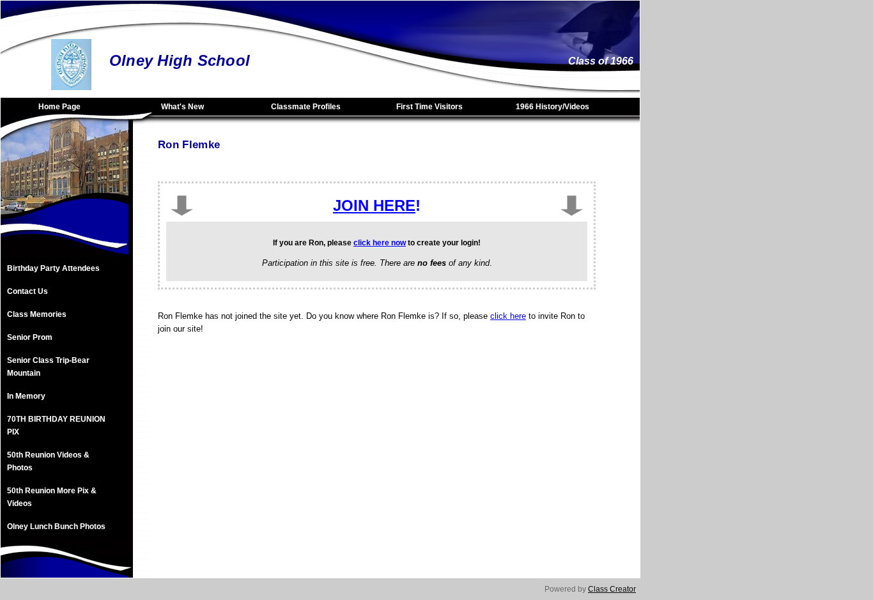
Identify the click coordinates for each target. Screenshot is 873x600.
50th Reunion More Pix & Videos (52, 497)
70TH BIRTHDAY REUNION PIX (56, 425)
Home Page (59, 106)
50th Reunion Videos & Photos (48, 461)
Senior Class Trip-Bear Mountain (48, 367)
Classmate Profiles (306, 106)
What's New (182, 106)
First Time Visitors (429, 106)
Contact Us (27, 291)
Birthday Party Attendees (53, 268)
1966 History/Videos (552, 106)
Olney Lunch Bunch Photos (56, 526)
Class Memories (36, 314)
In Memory (26, 396)
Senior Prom (29, 337)
